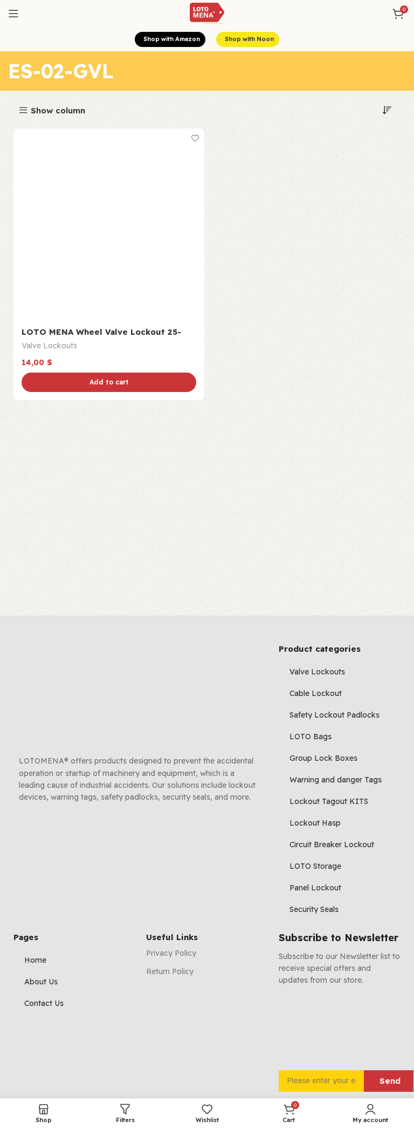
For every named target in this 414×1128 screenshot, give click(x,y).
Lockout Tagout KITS (328, 801)
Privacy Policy (171, 953)
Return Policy (170, 971)
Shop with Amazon (171, 39)
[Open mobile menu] (13, 13)
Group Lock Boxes (323, 758)
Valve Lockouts (49, 345)
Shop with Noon (249, 39)
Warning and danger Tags (335, 780)
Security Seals (314, 909)
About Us (41, 982)
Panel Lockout (315, 888)
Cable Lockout (315, 693)
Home (35, 960)
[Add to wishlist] (194, 138)
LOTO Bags (310, 736)
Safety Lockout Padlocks (334, 715)
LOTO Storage (315, 866)
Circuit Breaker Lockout (331, 844)
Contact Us (44, 1003)
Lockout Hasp (315, 823)
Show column (58, 110)
